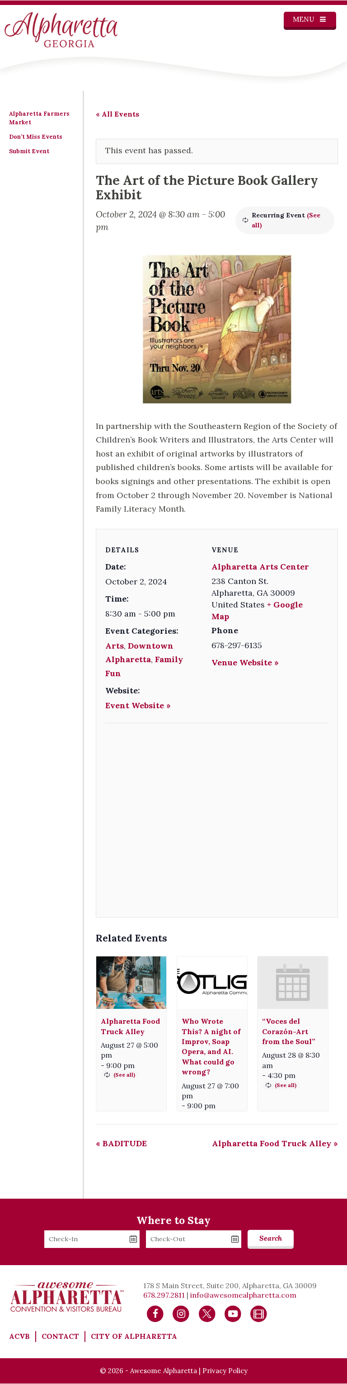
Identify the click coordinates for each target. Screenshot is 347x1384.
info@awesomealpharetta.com (243, 1294)
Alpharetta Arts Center (260, 566)
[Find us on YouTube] (233, 1313)
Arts (114, 645)
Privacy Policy (225, 1370)
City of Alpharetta (134, 1336)
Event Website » (138, 705)
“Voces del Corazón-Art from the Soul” (288, 1031)
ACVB (19, 1336)
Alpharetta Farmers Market (39, 118)
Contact (60, 1336)
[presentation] (131, 982)
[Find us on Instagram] (181, 1313)
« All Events (117, 113)
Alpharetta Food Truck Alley (275, 1143)
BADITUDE (121, 1143)
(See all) (124, 1074)
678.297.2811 (164, 1294)
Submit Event (29, 151)
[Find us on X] (207, 1313)
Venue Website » (245, 662)
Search (270, 1238)
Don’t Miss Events (35, 137)
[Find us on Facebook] (155, 1313)
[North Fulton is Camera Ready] (259, 1313)
